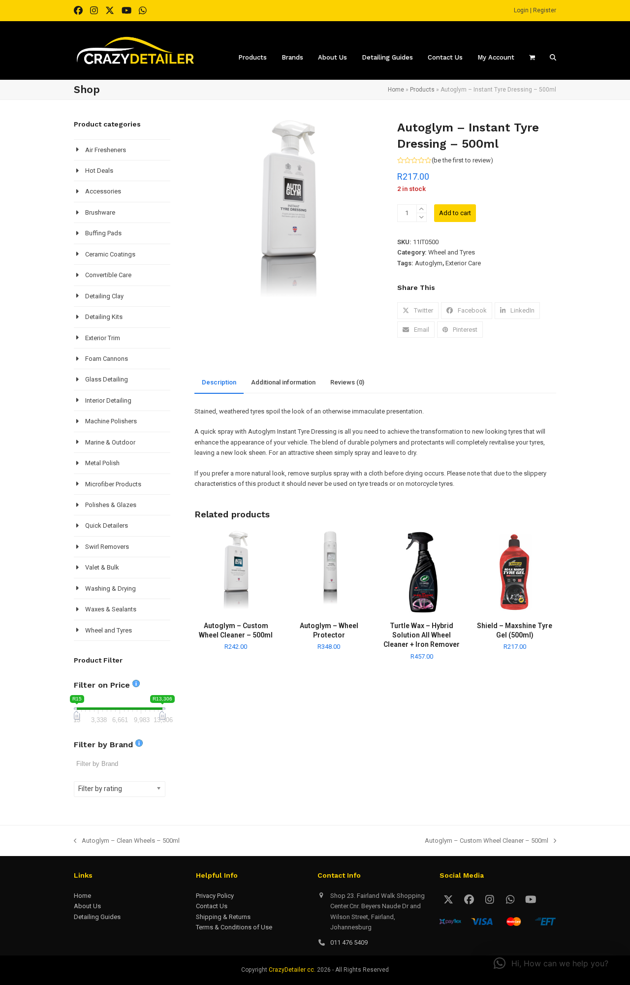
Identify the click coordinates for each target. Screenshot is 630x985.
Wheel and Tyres (451, 252)
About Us (87, 906)
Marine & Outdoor (110, 442)
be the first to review (462, 160)
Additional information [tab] (283, 382)
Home (396, 89)
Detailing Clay (104, 296)
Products (422, 89)
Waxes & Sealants (110, 609)
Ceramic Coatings (110, 254)
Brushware (100, 212)
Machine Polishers (111, 421)
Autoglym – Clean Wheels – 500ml (127, 841)
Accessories (103, 191)
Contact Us (211, 906)
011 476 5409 (349, 942)
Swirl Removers (107, 546)
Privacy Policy (215, 895)
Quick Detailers (106, 525)
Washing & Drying (110, 588)
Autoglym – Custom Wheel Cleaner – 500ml (486, 841)
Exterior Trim (102, 338)
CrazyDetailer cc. (292, 969)
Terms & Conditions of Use (234, 927)
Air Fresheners (105, 150)
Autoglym (428, 263)
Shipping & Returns (223, 917)
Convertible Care (108, 275)
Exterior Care (463, 263)
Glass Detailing (106, 379)
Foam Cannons (106, 358)
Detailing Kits (104, 316)
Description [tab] (219, 382)
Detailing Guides (97, 917)
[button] (418, 310)
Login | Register (535, 10)
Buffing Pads (103, 233)
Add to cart (455, 213)
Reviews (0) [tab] (347, 382)
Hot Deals (99, 170)
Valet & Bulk (102, 567)
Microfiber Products (113, 484)
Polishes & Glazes (110, 504)
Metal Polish (102, 463)
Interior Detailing (108, 400)
